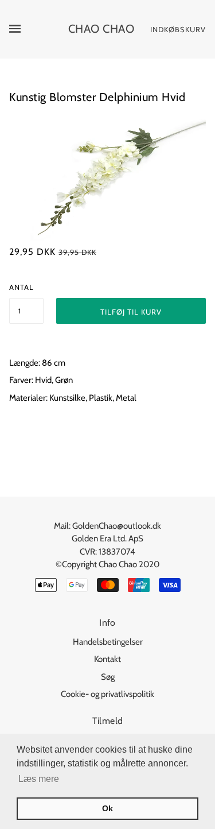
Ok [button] (107, 808)
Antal (21, 287)
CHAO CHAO (101, 29)
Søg (108, 677)
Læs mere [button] (38, 779)
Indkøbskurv (178, 29)
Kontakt (107, 659)
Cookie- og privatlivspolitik (107, 694)
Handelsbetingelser (108, 642)
